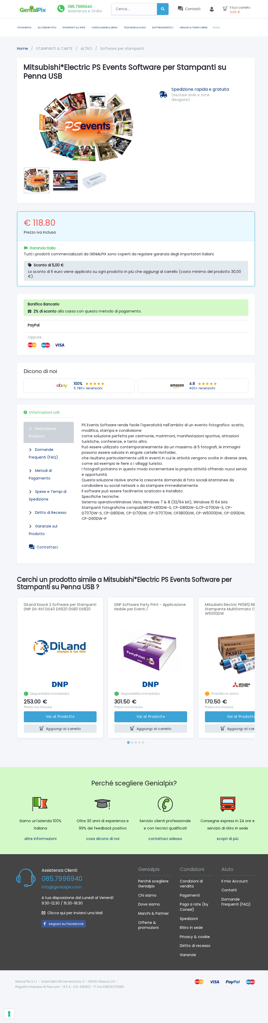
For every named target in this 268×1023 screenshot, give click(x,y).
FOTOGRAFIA (24, 27)
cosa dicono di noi (102, 838)
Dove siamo (149, 904)
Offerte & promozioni (148, 925)
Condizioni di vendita (191, 884)
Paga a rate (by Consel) (194, 907)
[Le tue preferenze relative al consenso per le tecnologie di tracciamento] (9, 1014)
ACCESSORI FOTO (47, 27)
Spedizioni (189, 918)
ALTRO (87, 48)
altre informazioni (40, 838)
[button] (37, 180)
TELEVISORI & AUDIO (135, 27)
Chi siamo (147, 895)
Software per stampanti (122, 48)
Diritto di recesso (195, 945)
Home (22, 48)
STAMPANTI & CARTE (74, 27)
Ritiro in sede (191, 927)
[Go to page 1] (128, 742)
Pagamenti (190, 895)
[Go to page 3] (136, 742)
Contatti (229, 890)
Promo (216, 27)
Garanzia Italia (42, 248)
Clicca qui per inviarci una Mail (75, 913)
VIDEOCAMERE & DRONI (105, 27)
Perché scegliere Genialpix (153, 884)
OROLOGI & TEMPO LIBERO (194, 27)
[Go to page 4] (139, 742)
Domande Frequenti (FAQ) (236, 902)
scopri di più (227, 838)
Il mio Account (234, 881)
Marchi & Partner (153, 913)
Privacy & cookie (195, 936)
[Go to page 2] (132, 742)
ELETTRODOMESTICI (163, 27)
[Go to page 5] (143, 742)
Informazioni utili (44, 412)
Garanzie (188, 954)
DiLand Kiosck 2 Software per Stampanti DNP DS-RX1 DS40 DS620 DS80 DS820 (60, 607)
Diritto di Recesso (50, 512)
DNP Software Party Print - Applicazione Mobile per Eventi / (150, 607)
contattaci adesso (165, 838)
